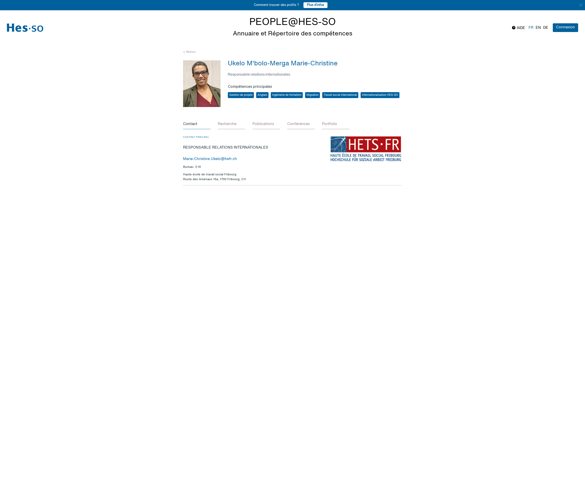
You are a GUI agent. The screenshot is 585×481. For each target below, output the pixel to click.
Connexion (565, 27)
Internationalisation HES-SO (380, 95)
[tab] (196, 124)
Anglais (262, 95)
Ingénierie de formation (286, 95)
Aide (520, 28)
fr (531, 28)
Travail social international (340, 95)
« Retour (189, 52)
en (538, 28)
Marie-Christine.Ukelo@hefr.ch (210, 159)
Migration (312, 95)
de (545, 28)
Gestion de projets (241, 95)
